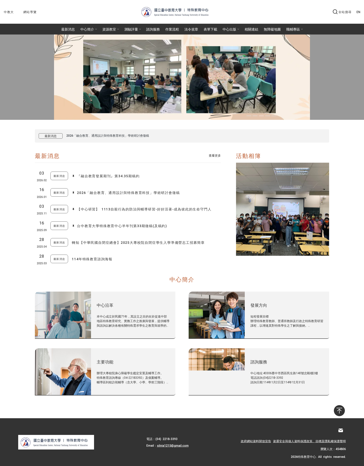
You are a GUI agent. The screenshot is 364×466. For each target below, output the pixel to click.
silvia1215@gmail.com (173, 445)
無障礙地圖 (272, 29)
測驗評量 (131, 29)
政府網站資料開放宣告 (256, 440)
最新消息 (68, 29)
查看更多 (215, 155)
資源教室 (109, 29)
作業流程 (172, 29)
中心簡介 (87, 29)
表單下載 (210, 29)
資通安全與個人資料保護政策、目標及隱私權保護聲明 (309, 440)
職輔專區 (293, 29)
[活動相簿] (282, 209)
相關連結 (251, 29)
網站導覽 (30, 11)
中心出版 (229, 29)
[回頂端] (339, 410)
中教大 (9, 11)
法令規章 (191, 29)
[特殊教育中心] (179, 12)
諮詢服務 (153, 29)
